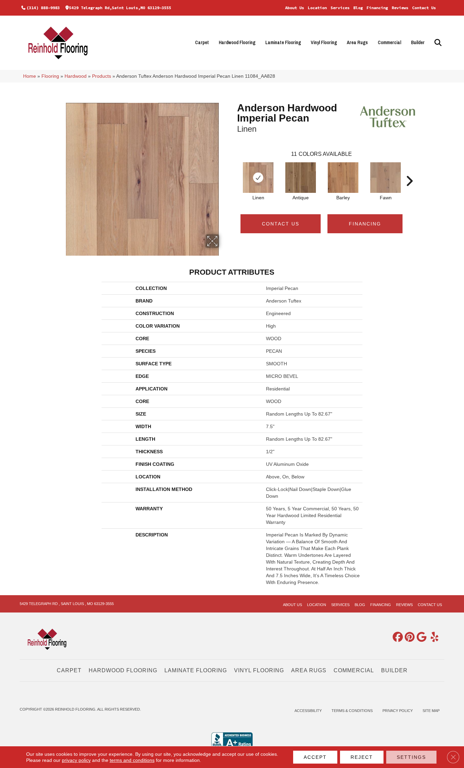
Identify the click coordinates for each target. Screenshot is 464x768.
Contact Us (424, 7)
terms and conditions (132, 760)
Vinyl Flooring (324, 42)
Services (340, 7)
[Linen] (258, 178)
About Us (294, 7)
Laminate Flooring (283, 42)
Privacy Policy (397, 711)
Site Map (431, 711)
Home (29, 76)
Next (409, 170)
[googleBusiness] (420, 637)
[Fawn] (386, 178)
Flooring (50, 76)
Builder (418, 42)
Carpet (202, 42)
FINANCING (365, 223)
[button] (437, 42)
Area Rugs (357, 42)
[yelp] (432, 637)
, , (67, 604)
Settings (411, 757)
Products (101, 76)
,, (120, 7)
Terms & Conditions (352, 711)
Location (317, 7)
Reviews (400, 7)
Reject (362, 757)
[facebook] (396, 637)
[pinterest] (408, 637)
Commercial (389, 42)
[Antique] (301, 178)
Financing (377, 7)
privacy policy (76, 760)
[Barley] (343, 178)
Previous (234, 170)
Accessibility (308, 711)
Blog (358, 7)
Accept (315, 757)
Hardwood (76, 76)
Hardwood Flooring (237, 42)
